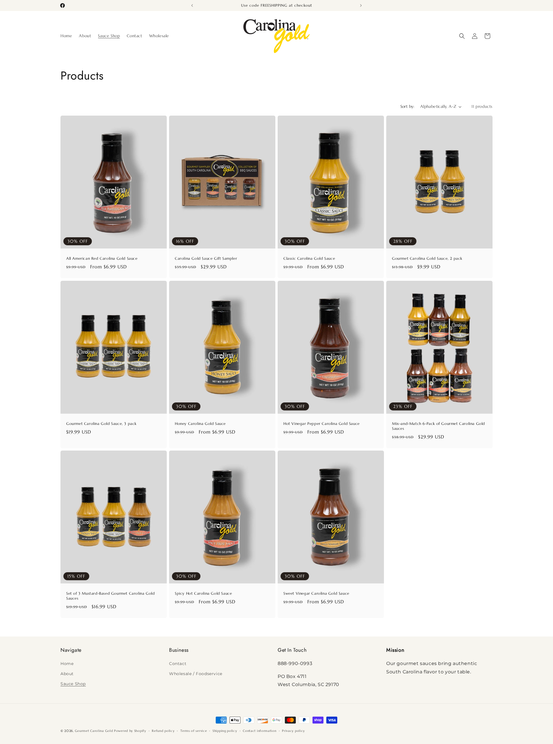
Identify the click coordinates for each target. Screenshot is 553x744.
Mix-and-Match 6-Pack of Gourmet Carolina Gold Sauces (438, 426)
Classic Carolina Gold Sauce (309, 259)
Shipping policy (225, 730)
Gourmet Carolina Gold (94, 731)
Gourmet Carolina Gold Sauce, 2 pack (427, 259)
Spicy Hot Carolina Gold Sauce (203, 593)
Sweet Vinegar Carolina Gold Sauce (316, 593)
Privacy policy (293, 730)
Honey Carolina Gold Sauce (200, 423)
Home (66, 663)
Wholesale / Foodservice (195, 673)
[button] (462, 36)
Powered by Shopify (130, 731)
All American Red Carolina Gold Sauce (102, 259)
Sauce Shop (73, 683)
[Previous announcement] (192, 5)
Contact (177, 663)
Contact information (259, 730)
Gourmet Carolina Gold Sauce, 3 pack (101, 423)
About (67, 673)
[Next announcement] (361, 5)
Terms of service (193, 730)
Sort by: (407, 106)
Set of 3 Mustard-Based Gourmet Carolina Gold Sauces (110, 596)
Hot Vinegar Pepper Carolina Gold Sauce (321, 423)
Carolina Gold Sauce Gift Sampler (206, 259)
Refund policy (163, 730)
